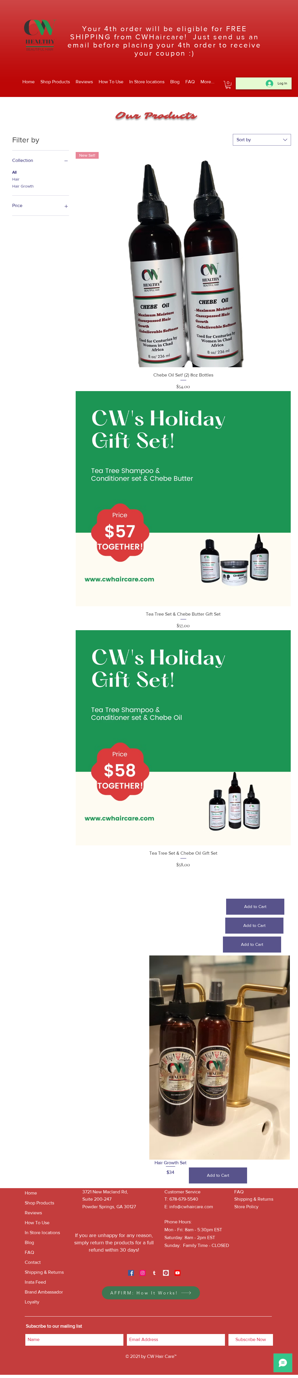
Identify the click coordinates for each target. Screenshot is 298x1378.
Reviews (33, 1212)
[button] (228, 85)
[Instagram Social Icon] (143, 1273)
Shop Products (39, 1202)
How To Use (37, 1222)
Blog (29, 1242)
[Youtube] (177, 1273)
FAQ (29, 1252)
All (14, 172)
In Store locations (42, 1232)
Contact (33, 1262)
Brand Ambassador (44, 1291)
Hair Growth (23, 186)
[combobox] (262, 140)
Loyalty (32, 1301)
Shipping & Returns (44, 1272)
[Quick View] (183, 498)
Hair (15, 179)
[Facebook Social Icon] (131, 1273)
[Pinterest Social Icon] (166, 1273)
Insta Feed (35, 1282)
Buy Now (183, 881)
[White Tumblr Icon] (154, 1273)
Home (31, 1192)
